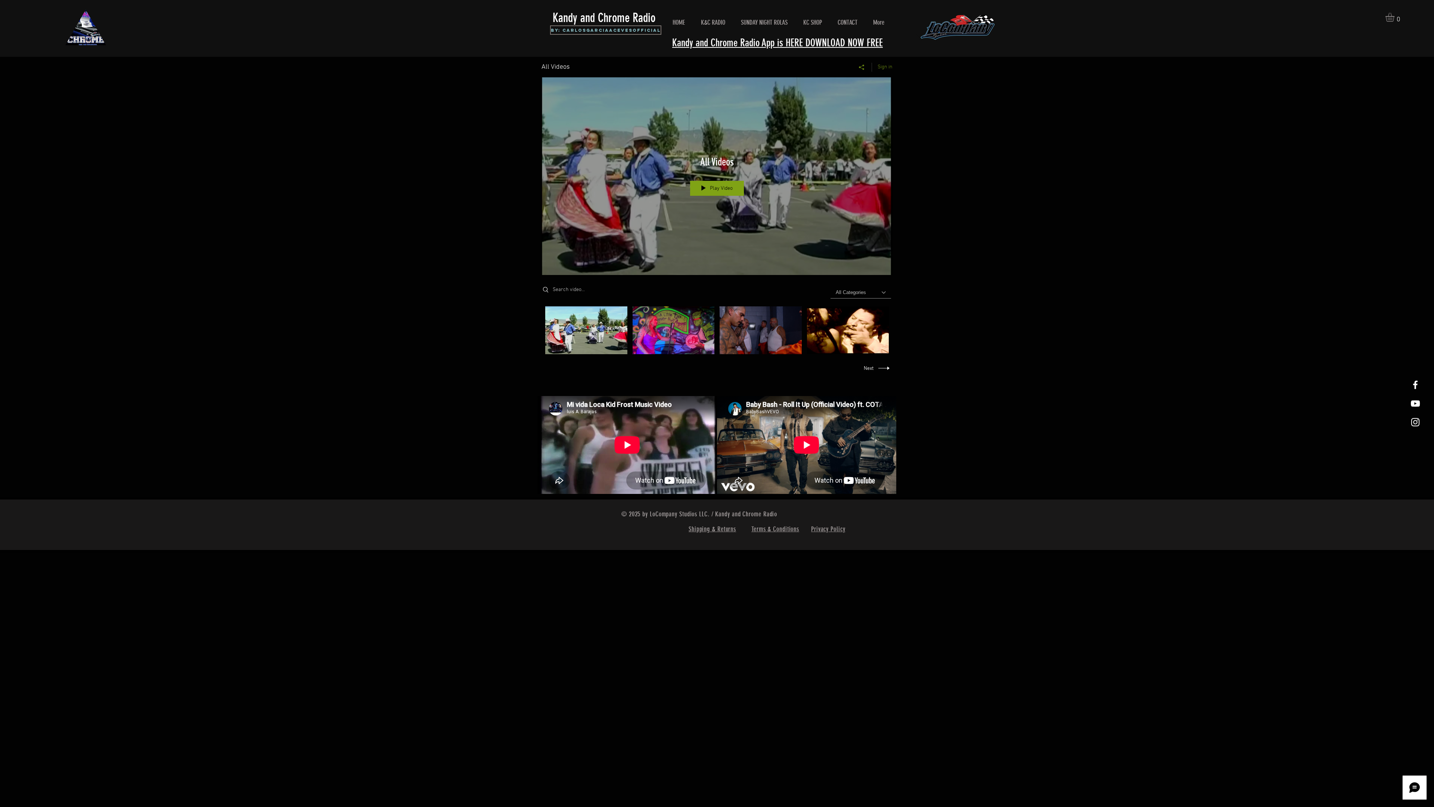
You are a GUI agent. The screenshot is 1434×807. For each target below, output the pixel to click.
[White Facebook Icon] (1415, 384)
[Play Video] (586, 330)
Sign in (885, 67)
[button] (1395, 17)
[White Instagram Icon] (1415, 422)
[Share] (861, 67)
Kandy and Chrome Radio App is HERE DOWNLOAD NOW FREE (777, 43)
